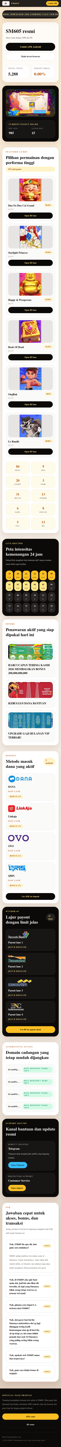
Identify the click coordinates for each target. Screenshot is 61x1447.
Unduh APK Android (30, 46)
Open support (17, 1187)
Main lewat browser (30, 56)
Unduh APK (52, 3)
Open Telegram (17, 1165)
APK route (30, 1416)
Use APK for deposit (30, 896)
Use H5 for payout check (30, 1029)
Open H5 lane (30, 215)
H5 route (30, 1424)
